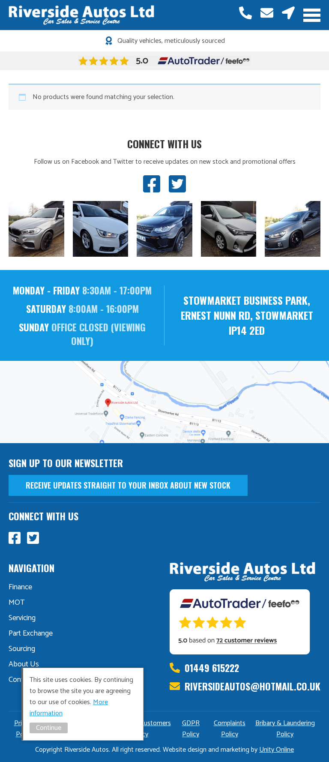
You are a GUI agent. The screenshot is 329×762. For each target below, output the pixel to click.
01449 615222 (245, 12)
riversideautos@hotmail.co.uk (266, 12)
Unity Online (276, 750)
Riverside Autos (81, 15)
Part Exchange (31, 633)
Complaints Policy (229, 728)
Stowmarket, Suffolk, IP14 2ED (288, 12)
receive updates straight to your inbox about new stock (128, 485)
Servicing (22, 618)
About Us (24, 664)
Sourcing (22, 648)
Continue (48, 728)
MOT (17, 602)
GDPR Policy (191, 728)
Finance (20, 587)
